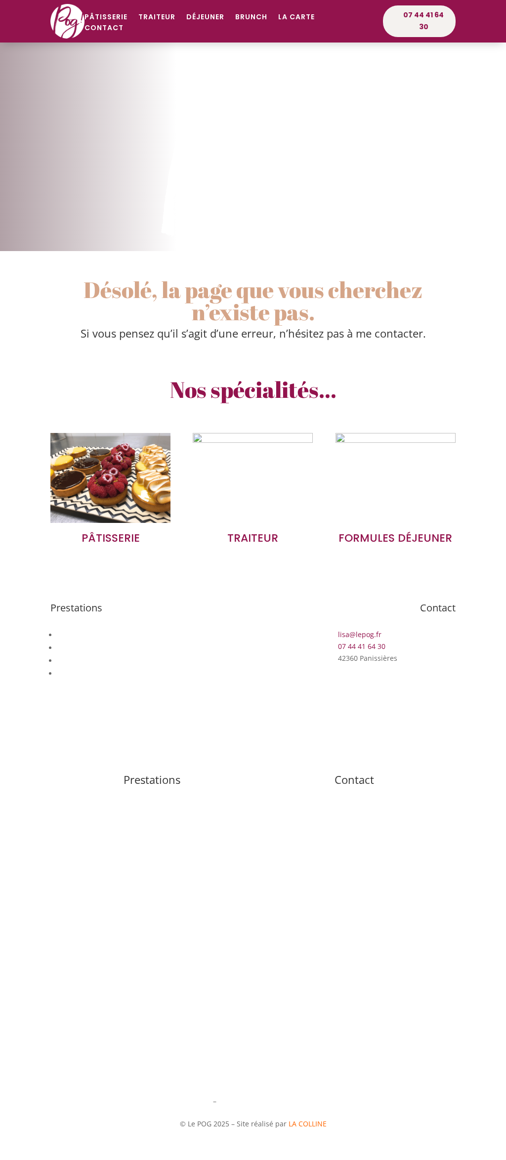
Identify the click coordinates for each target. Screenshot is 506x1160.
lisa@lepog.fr (354, 795)
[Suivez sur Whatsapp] (273, 742)
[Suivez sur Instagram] (233, 742)
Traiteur (156, 17)
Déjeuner (205, 17)
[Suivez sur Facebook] (253, 742)
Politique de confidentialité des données (287, 1101)
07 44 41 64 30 (423, 21)
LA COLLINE (308, 1123)
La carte (296, 17)
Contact (104, 28)
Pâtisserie (105, 17)
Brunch (251, 17)
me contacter (389, 333)
